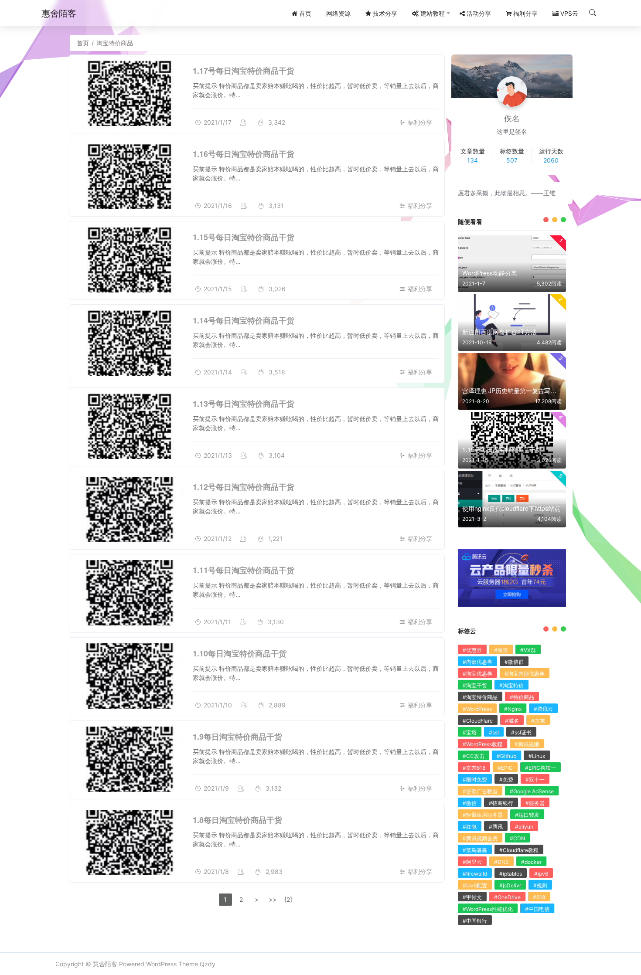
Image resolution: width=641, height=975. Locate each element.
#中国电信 (537, 909)
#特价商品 (522, 697)
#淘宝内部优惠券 (525, 673)
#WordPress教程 (482, 744)
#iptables (510, 873)
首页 (83, 43)
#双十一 (535, 779)
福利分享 (420, 122)
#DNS (501, 862)
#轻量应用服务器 (483, 815)
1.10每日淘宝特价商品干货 (239, 653)
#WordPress (477, 709)
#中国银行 (475, 920)
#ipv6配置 (475, 885)
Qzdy (207, 964)
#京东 (538, 720)
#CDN (517, 838)
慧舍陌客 (105, 964)
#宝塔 (470, 732)
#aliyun (524, 826)
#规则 (540, 885)
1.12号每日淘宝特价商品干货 (243, 487)
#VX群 (528, 650)
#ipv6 (541, 873)
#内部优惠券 (477, 662)
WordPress (161, 964)
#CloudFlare (478, 720)
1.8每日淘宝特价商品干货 (237, 820)
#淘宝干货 (475, 685)
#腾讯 (496, 826)
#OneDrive (507, 897)
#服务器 (535, 803)
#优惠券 (472, 650)
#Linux (536, 756)
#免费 (506, 779)
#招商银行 (501, 803)
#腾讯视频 (527, 744)
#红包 (470, 826)
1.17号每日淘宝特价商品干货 (243, 70)
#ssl (494, 732)
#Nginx (513, 709)
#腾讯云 (543, 709)
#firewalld (475, 873)
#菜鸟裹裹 (475, 850)
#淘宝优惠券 (477, 673)
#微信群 (514, 662)
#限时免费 (475, 779)
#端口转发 (527, 815)
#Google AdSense (532, 791)
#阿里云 (472, 862)
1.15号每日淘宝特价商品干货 (243, 237)
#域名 (512, 720)
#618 (539, 897)
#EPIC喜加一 (540, 767)
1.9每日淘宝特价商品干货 (237, 736)
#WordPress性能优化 (488, 909)
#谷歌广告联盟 (480, 791)
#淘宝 (501, 650)
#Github (506, 756)
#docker (531, 862)
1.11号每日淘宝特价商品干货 (243, 570)
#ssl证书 (521, 732)
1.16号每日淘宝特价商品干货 (243, 154)
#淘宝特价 (511, 685)
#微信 (470, 803)
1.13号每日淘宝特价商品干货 (243, 403)
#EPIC (505, 767)
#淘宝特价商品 (480, 697)
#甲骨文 (472, 897)
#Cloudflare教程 (519, 850)
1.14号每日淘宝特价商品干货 (243, 320)
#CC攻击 (473, 756)
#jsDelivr (510, 885)
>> (272, 899)
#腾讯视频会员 (480, 838)
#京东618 (474, 767)
